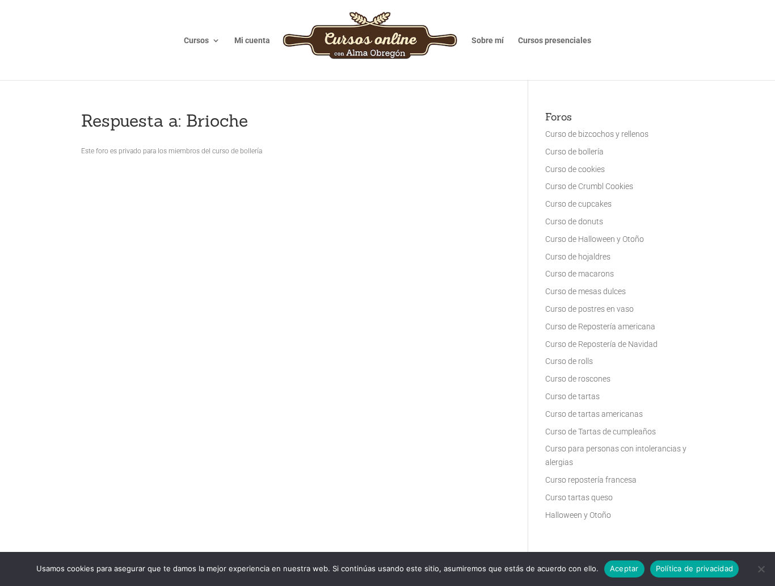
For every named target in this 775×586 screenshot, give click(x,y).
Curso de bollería (574, 151)
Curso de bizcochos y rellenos (596, 134)
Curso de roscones (577, 378)
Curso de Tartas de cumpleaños (600, 431)
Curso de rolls (569, 361)
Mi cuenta (252, 40)
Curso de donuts (574, 221)
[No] (760, 569)
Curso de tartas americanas (594, 413)
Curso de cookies (575, 169)
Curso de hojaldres (577, 256)
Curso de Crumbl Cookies (589, 186)
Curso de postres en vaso (589, 308)
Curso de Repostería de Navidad (601, 344)
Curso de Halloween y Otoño (594, 239)
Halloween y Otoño (578, 515)
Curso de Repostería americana (600, 326)
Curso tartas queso (579, 497)
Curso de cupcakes (578, 203)
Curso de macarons (579, 273)
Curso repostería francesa (591, 479)
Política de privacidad (695, 568)
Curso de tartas (572, 396)
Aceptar (624, 568)
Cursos (196, 40)
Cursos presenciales (554, 40)
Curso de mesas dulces (585, 291)
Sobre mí (487, 40)
